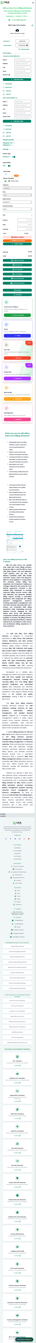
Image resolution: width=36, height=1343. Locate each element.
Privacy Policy (18, 869)
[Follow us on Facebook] (10, 839)
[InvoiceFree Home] (17, 823)
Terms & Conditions (18, 315)
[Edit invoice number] (32, 25)
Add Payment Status (18, 283)
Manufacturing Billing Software (17, 951)
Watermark (18, 378)
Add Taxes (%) (18, 269)
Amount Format (8, 206)
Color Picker (6, 171)
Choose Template (8, 178)
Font (4, 192)
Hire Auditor (17, 853)
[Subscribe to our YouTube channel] (28, 839)
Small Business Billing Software (17, 988)
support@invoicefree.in (18, 937)
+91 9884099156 (18, 920)
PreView (18, 290)
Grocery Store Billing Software (17, 978)
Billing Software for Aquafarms (17, 1027)
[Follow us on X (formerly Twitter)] (15, 839)
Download (19, 295)
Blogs (18, 899)
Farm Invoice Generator (17, 1006)
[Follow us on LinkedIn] (19, 839)
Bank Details (18, 399)
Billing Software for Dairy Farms (17, 1021)
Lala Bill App (17, 848)
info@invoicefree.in (19, 930)
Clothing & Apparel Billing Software (17, 962)
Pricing (18, 896)
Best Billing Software (17, 1032)
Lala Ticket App (17, 850)
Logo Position (7, 162)
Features (18, 880)
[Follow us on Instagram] (24, 839)
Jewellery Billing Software (17, 946)
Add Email (8, 129)
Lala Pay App (17, 856)
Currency (5, 185)
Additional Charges (18, 260)
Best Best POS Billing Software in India (17, 1042)
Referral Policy (18, 875)
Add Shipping (18, 274)
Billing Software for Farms (17, 1016)
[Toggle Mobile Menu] (33, 3)
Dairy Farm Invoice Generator (17, 1000)
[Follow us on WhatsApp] (6, 839)
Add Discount (18, 265)
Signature (18, 419)
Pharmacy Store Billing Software (17, 983)
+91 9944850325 (18, 924)
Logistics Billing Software (17, 972)
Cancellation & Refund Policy (18, 872)
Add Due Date (25, 49)
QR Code (18, 358)
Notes (18, 335)
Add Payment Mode (18, 278)
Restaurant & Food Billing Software (17, 967)
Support (19, 902)
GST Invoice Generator (17, 1037)
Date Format (7, 199)
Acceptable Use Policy (18, 877)
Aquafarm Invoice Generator (17, 1011)
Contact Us (19, 904)
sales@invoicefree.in (18, 933)
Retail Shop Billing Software (17, 957)
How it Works (18, 883)
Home (18, 890)
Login (18, 893)
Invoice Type (7, 154)
